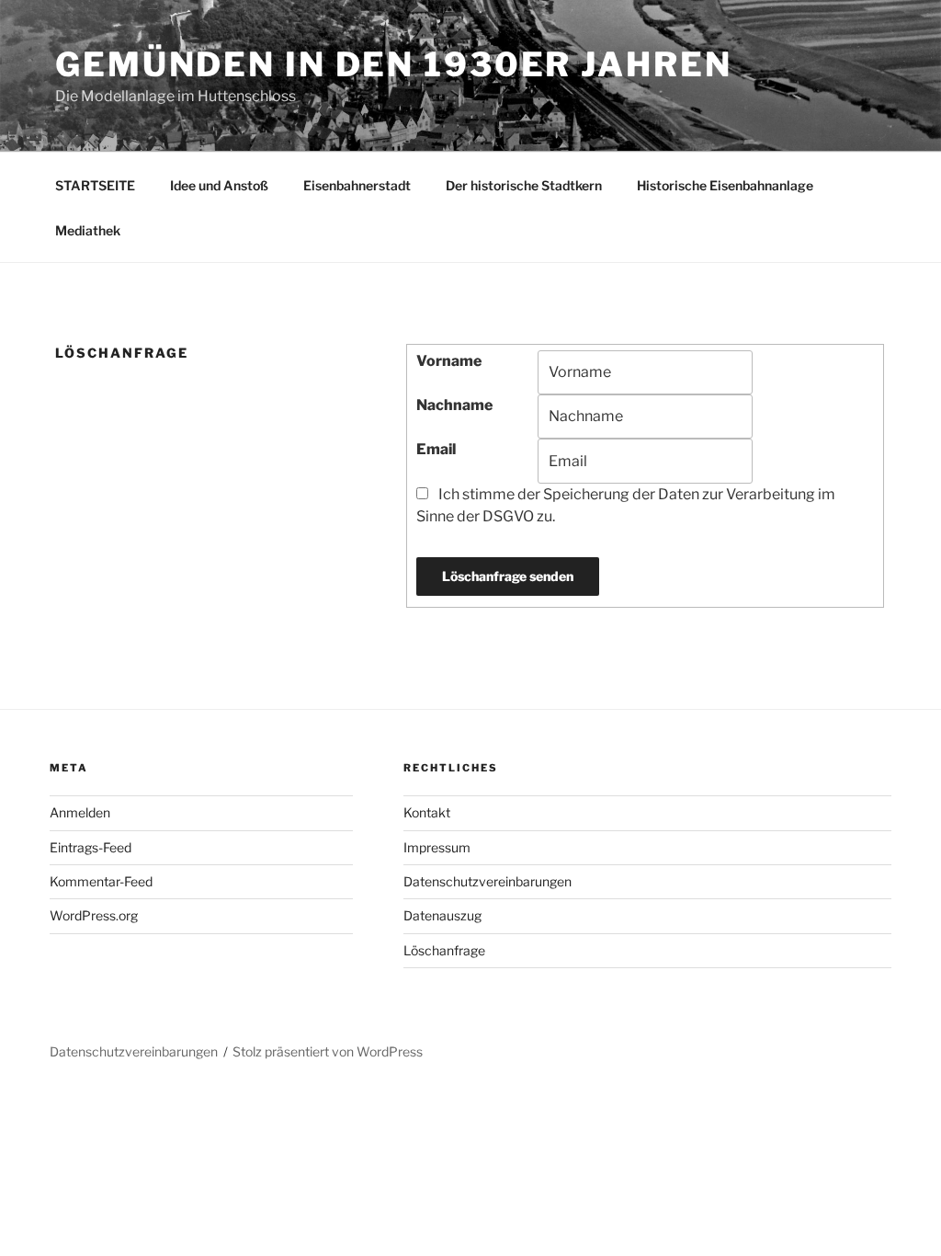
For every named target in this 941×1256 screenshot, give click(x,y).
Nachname (454, 405)
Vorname (449, 361)
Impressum (436, 847)
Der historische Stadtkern (524, 185)
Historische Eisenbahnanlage (725, 185)
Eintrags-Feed (90, 847)
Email (436, 449)
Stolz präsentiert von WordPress (327, 1051)
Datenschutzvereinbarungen (487, 881)
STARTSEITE (95, 185)
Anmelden (80, 812)
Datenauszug (442, 915)
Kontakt (426, 812)
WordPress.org (94, 915)
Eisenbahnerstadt (357, 185)
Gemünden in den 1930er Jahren (393, 64)
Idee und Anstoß (219, 185)
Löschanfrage (444, 950)
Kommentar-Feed (101, 881)
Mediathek (87, 230)
